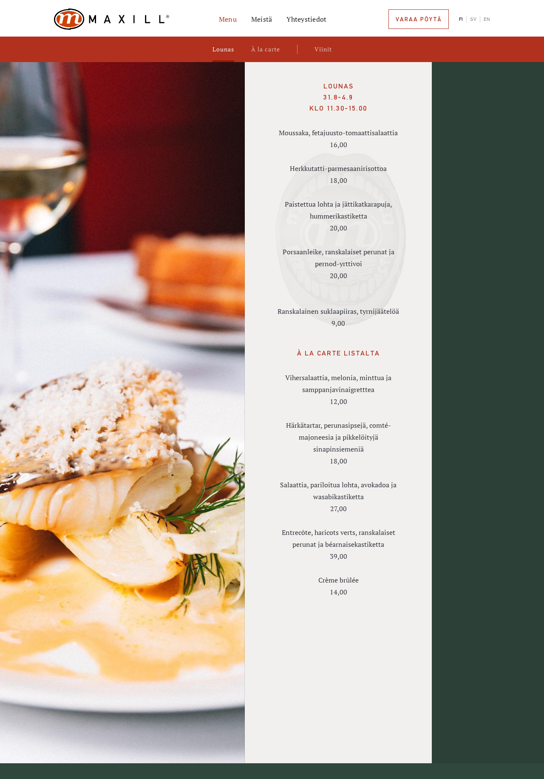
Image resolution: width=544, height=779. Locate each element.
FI (461, 19)
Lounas (223, 49)
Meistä (261, 19)
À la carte (265, 49)
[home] (126, 19)
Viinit (323, 49)
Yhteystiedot (306, 19)
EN (487, 19)
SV (473, 19)
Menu (228, 19)
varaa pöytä (419, 19)
